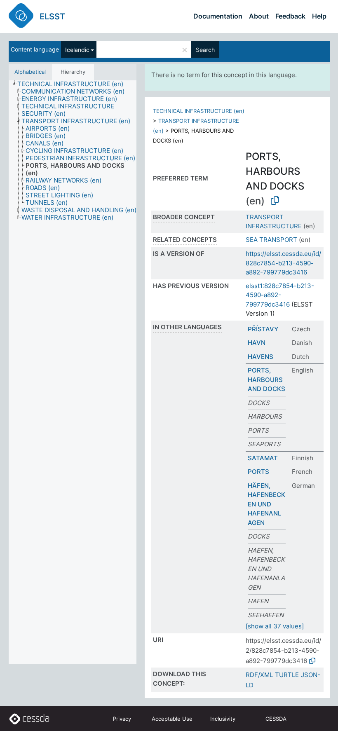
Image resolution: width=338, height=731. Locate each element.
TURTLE (287, 675)
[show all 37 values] (275, 626)
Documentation (217, 16)
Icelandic (77, 49)
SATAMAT (263, 458)
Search (205, 49)
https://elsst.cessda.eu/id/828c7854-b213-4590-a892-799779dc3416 (283, 263)
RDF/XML (259, 675)
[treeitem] (74, 84)
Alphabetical (30, 71)
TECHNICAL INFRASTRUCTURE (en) (198, 111)
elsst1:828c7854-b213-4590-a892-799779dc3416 (280, 295)
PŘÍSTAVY (263, 329)
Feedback (290, 16)
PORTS (258, 472)
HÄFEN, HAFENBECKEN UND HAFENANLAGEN (266, 504)
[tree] (72, 372)
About (259, 16)
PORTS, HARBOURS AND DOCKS (266, 379)
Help (319, 16)
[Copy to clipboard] (275, 200)
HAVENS (260, 357)
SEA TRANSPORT (271, 240)
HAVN (256, 343)
